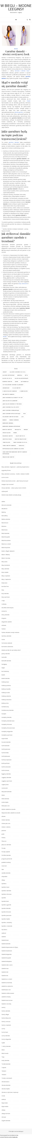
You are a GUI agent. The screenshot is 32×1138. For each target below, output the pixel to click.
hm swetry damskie (8, 394)
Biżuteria (4, 526)
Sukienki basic (5, 940)
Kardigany (4, 664)
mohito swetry (7, 429)
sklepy (3, 880)
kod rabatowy (5, 671)
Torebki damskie (6, 1064)
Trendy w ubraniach (7, 1078)
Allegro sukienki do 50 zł (18, 372)
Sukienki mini (5, 975)
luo (22, 416)
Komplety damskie (6, 717)
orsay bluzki (7, 432)
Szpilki (3, 1042)
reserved (4, 866)
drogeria (4, 618)
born (16, 381)
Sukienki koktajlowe (7, 961)
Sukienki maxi (5, 968)
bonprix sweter (7, 381)
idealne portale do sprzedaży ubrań (11, 650)
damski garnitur (19, 112)
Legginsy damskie (6, 777)
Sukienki (4, 936)
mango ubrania (14, 420)
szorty (3, 1028)
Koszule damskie (6, 742)
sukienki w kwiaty (6, 996)
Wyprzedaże (5, 1106)
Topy (3, 1057)
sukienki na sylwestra (7, 986)
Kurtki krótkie (5, 752)
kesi (24, 413)
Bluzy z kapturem (6, 579)
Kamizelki (4, 657)
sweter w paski (7, 439)
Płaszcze (4, 841)
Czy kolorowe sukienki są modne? (13, 384)
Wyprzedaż (5, 1103)
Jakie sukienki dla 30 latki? (11, 407)
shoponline (4, 876)
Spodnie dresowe (6, 912)
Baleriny (4, 512)
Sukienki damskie (6, 943)
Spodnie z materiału (7, 926)
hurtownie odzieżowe (7, 646)
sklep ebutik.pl (20, 435)
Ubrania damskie (6, 1085)
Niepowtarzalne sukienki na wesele (11, 813)
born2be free (5, 586)
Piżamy (3, 837)
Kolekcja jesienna (6, 685)
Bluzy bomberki (6, 565)
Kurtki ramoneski (6, 767)
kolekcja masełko (6, 689)
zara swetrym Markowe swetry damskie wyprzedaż (15, 452)
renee (15, 432)
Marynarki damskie (6, 791)
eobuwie (4, 625)
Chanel (28, 101)
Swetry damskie (6, 1011)
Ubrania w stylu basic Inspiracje (10, 1092)
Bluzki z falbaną (6, 554)
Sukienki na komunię (7, 982)
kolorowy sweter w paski (10, 416)
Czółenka (4, 604)
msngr (26, 429)
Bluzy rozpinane (6, 576)
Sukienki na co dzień (7, 979)
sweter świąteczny (20, 439)
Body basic (4, 583)
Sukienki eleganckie (7, 954)
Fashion (4, 629)
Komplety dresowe (7, 724)
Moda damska (5, 798)
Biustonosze (5, 522)
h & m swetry (17, 388)
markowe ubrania (8, 423)
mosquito (18, 429)
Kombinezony (5, 706)
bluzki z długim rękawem (8, 551)
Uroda (3, 1096)
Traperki (4, 1067)
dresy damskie (5, 614)
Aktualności (4, 508)
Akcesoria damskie (6, 505)
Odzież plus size (6, 823)
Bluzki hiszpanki (6, 537)
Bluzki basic (5, 530)
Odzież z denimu (6, 827)
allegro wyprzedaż (8, 375)
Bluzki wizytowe (6, 547)
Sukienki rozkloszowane (8, 993)
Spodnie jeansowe (6, 915)
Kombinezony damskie (8, 710)
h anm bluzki (24, 391)
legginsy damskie (6, 774)
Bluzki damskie (5, 533)
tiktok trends (5, 1053)
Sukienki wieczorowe (7, 1000)
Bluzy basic (4, 561)
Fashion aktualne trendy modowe (10, 632)
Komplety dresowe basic (8, 728)
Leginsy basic (5, 784)
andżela (19, 375)
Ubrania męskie (6, 1088)
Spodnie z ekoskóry (7, 922)
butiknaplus (25, 381)
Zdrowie (4, 1117)
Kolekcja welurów (6, 696)
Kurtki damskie (5, 745)
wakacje (4, 1099)
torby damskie (5, 1060)
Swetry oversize (6, 1021)
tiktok (3, 1050)
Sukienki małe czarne (7, 965)
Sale (3, 869)
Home (3, 639)
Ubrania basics (5, 1081)
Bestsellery (5, 515)
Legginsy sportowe (7, 781)
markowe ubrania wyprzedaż (11, 426)
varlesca (21, 445)
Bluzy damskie (5, 568)
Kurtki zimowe (5, 770)
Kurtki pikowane (6, 756)
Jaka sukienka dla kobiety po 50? (13, 397)
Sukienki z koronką (6, 1004)
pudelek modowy (6, 862)
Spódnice (4, 883)
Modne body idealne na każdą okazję (11, 495)
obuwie (3, 816)
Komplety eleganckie (7, 731)
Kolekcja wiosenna (6, 699)
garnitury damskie (14, 142)
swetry (3, 1007)
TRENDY (4, 1071)
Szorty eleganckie (6, 1039)
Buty (3, 590)
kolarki (3, 675)
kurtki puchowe (6, 763)
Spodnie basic (5, 901)
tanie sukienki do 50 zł (20, 442)
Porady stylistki (6, 851)
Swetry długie (5, 1014)
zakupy (3, 1110)
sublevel (4, 933)
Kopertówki (5, 738)
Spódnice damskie (6, 890)
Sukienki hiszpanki (6, 958)
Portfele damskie (6, 855)
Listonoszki (5, 788)
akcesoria (24, 283)
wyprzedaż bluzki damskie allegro (13, 448)
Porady (3, 848)
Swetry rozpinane (6, 1025)
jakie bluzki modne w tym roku (12, 404)
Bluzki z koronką (6, 558)
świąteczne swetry (8, 457)
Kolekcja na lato (6, 692)
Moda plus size (6, 805)
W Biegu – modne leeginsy (16, 7)
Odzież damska (6, 820)
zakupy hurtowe (6, 1113)
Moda (16, 48)
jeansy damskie (6, 653)
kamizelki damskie (6, 660)
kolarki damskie (6, 678)
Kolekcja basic (5, 682)
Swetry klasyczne (6, 1018)
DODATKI (4, 611)
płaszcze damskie (6, 844)
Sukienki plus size (6, 989)
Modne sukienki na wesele (8, 809)
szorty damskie (6, 1035)
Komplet (4, 713)
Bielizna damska (6, 519)
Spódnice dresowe (6, 894)
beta (26, 375)
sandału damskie (6, 873)
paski (3, 834)
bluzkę (4, 336)
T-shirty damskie (6, 1046)
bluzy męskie (5, 572)
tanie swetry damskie (9, 445)
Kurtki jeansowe (6, 749)
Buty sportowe (6, 597)
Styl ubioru (4, 929)
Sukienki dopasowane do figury (10, 947)
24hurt (5, 372)
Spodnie (4, 897)
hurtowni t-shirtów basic (22, 71)
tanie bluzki (6, 442)
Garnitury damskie (6, 636)
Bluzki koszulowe (6, 540)
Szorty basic (5, 1032)
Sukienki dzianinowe (7, 951)
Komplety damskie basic (8, 721)
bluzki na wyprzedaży (21, 378)
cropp (3, 600)
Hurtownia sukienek (7, 643)
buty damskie (5, 593)
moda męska (5, 802)
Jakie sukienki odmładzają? (11, 410)
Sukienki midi (5, 972)
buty (20, 283)
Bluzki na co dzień (6, 544)
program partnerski (7, 859)
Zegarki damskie (6, 1120)
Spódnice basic (5, 887)
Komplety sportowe (7, 735)
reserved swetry (8, 435)
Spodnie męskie (6, 919)
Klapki (3, 668)
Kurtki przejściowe (6, 759)
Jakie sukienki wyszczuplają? (12, 413)
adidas (3, 501)
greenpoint (6, 388)
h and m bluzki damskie (10, 391)
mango (5, 420)
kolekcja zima (5, 703)
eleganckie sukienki (7, 622)
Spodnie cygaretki (6, 905)
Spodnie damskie (6, 908)
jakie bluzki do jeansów (10, 400)
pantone (4, 830)
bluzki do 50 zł (7, 378)
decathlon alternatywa (7, 607)
